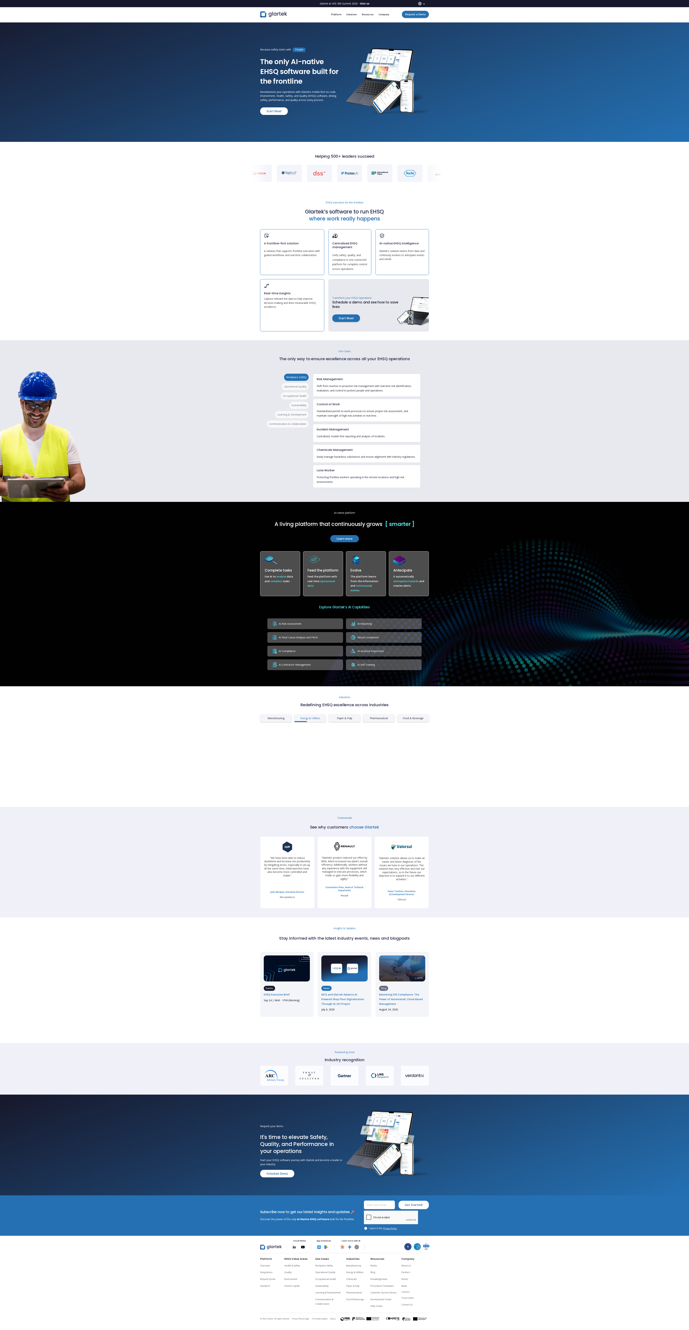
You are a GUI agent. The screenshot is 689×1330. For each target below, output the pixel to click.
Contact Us (407, 1304)
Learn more (345, 539)
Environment (290, 1279)
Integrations (266, 1272)
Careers (405, 1291)
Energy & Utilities (354, 1272)
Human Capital (291, 1285)
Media (374, 1265)
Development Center (381, 1299)
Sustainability (322, 1285)
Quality (288, 1272)
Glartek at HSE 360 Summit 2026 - (344, 3)
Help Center (377, 1306)
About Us (406, 1265)
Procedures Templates (382, 1285)
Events (404, 1279)
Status (333, 1318)
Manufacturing (353, 1265)
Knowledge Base (379, 1279)
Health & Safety (292, 1265)
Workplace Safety (324, 1265)
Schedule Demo (277, 1174)
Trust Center (407, 1297)
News (404, 1285)
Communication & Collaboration (324, 1302)
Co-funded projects (319, 1318)
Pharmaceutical (354, 1292)
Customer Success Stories (384, 1292)
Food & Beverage (355, 1299)
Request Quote (267, 1279)
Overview (265, 1265)
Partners (405, 1272)
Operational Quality (325, 1272)
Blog (373, 1272)
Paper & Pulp (353, 1285)
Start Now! (274, 111)
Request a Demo (415, 14)
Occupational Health (325, 1279)
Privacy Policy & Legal (300, 1318)
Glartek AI (265, 1285)
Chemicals (351, 1279)
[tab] (296, 377)
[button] (421, 3)
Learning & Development (328, 1292)
